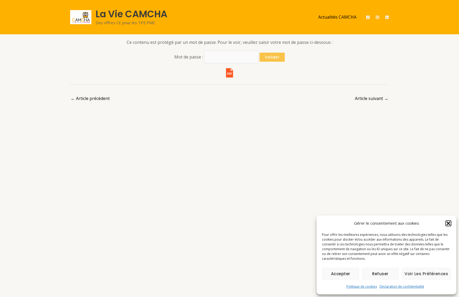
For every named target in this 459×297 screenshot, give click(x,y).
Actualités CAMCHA (337, 17)
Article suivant (371, 98)
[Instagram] (377, 17)
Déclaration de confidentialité (402, 286)
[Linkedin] (387, 17)
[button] (448, 223)
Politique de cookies (361, 286)
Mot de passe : (189, 57)
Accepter (340, 274)
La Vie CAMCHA (131, 13)
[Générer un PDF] (229, 73)
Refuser (380, 274)
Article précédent (90, 98)
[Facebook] (368, 17)
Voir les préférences (426, 274)
